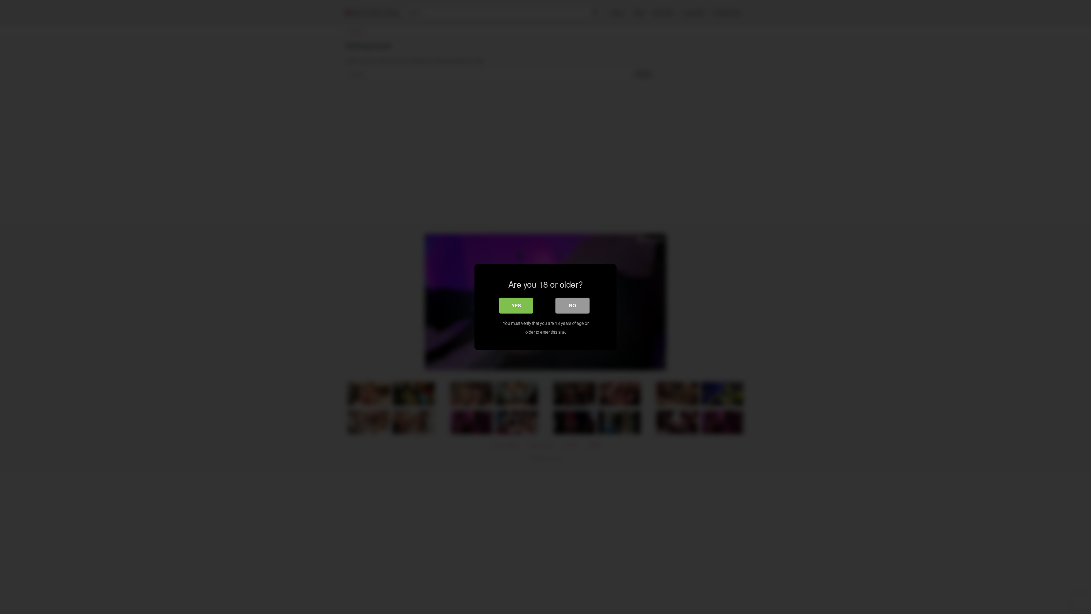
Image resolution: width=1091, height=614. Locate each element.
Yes (516, 305)
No (572, 305)
